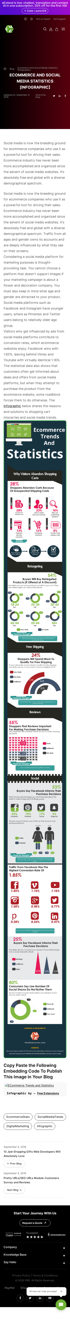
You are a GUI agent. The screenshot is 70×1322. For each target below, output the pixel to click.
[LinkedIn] (40, 1298)
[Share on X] (54, 96)
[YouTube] (49, 1298)
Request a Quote (32, 1223)
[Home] (5, 69)
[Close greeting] (61, 1291)
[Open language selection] (31, 19)
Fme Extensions (48, 1093)
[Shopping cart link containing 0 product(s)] (56, 29)
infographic (12, 406)
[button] (44, 29)
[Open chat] (61, 1304)
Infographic (44, 1126)
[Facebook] (20, 1298)
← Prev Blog (14, 1163)
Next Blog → (14, 1190)
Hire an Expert (43, 19)
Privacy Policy (21, 1275)
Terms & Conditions (45, 1275)
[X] (30, 1298)
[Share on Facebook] (65, 96)
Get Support (59, 19)
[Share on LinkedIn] (60, 96)
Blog (12, 69)
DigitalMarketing (17, 1126)
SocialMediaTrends (50, 1117)
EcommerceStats (18, 1117)
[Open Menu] (63, 29)
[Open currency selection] (25, 19)
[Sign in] (50, 29)
